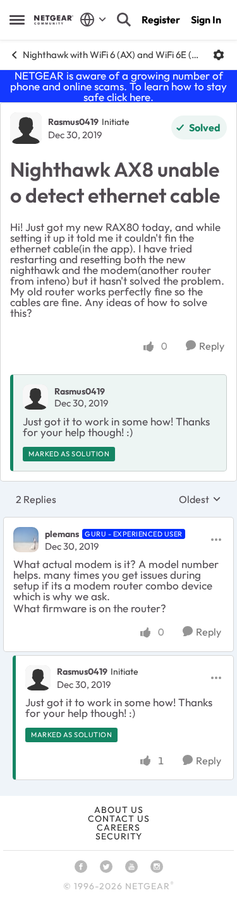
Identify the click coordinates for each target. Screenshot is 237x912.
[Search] (123, 19)
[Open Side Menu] (17, 19)
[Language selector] (93, 19)
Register (161, 19)
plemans (62, 534)
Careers (118, 827)
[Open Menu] (219, 55)
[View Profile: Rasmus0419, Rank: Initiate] (26, 128)
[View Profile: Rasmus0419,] (35, 397)
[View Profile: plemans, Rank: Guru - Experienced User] (26, 539)
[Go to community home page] (53, 20)
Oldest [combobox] (200, 499)
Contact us (119, 818)
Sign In (206, 19)
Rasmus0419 (73, 121)
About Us (118, 809)
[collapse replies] (118, 523)
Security (118, 836)
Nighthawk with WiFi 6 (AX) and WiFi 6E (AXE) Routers (113, 55)
